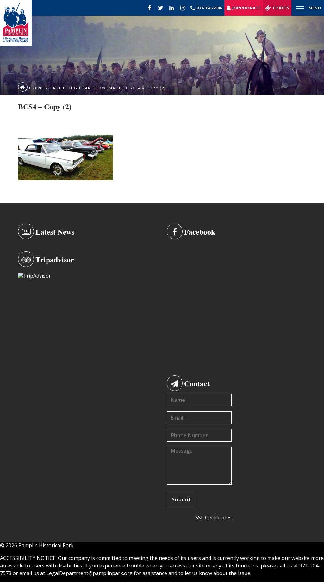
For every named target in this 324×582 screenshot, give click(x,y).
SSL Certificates (213, 517)
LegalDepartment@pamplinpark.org (89, 573)
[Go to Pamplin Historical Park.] (23, 87)
